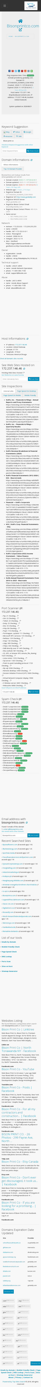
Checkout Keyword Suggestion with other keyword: (17, 146)
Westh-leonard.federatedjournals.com (17, 916)
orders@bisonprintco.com (13, 829)
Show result (33, 151)
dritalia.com (7, 1271)
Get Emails (34, 835)
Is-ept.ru (6, 891)
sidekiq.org (6, 1281)
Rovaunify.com (8, 912)
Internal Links (8, 391)
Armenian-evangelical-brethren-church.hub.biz (20, 884)
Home (11, 36)
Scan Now (34, 379)
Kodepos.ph (7, 876)
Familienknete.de (9, 927)
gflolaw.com (7, 1247)
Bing (7, 132)
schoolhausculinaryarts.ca (11, 1243)
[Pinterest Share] (22, 71)
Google (28, 132)
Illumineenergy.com (10, 849)
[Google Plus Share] (12, 71)
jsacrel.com (6, 1276)
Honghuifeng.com (9, 868)
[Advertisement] (20, 54)
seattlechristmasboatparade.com (14, 1262)
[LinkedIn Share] (19, 71)
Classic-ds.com (8, 904)
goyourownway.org (9, 1257)
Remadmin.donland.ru (11, 931)
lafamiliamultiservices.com (11, 1285)
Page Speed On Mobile (12, 395)
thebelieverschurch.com (11, 1266)
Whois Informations (10, 165)
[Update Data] (31, 160)
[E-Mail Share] (31, 71)
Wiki (20, 136)
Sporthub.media (8, 853)
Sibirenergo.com (9, 923)
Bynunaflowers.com (10, 844)
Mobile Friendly (30, 395)
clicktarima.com (8, 1252)
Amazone (8, 136)
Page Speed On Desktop (26, 391)
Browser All (8, 1291)
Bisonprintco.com (22, 36)
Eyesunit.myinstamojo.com (13, 864)
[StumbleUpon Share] (25, 71)
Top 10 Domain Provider (12, 169)
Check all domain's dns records (11, 358)
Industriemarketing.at (11, 872)
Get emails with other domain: (13, 831)
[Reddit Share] (28, 71)
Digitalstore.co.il (9, 908)
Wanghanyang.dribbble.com (13, 880)
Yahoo (17, 132)
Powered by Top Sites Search (14, 1381)
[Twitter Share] (15, 71)
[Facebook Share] (9, 71)
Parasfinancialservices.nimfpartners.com (18, 857)
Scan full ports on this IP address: (14, 688)
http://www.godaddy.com (26, 197)
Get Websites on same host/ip (13, 375)
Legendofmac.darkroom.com (13, 899)
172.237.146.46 (21, 344)
